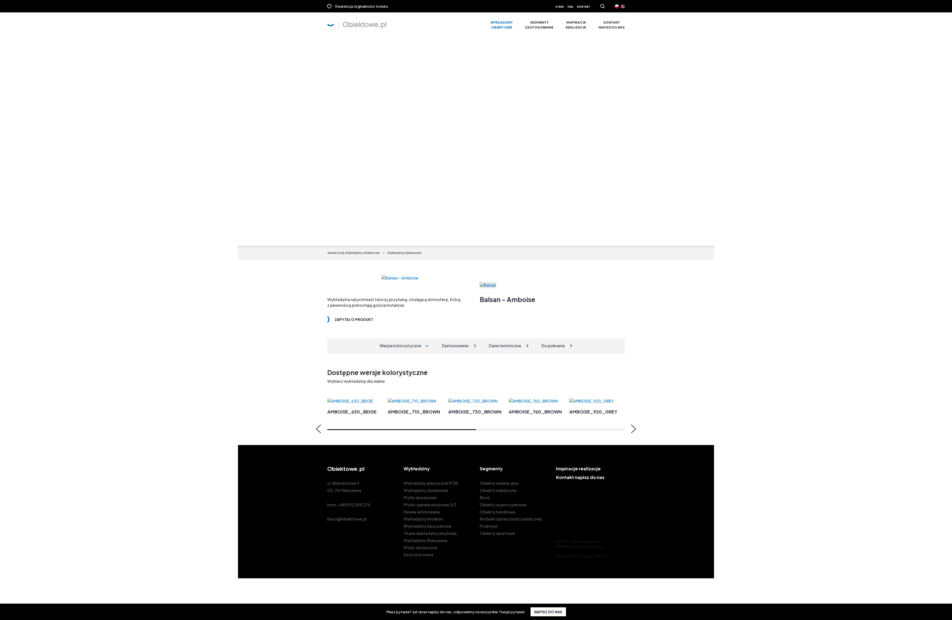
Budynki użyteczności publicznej (511, 518)
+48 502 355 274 (354, 504)
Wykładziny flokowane (425, 540)
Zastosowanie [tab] (455, 345)
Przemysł (489, 526)
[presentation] (318, 428)
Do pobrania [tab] (553, 345)
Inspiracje (576, 24)
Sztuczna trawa (418, 554)
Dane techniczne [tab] (505, 345)
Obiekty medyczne (498, 490)
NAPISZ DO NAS (548, 612)
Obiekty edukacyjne (499, 483)
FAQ (570, 6)
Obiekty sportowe (497, 533)
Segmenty (539, 24)
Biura (484, 497)
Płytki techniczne (420, 547)
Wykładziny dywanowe (426, 490)
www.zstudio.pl (594, 556)
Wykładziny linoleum (423, 518)
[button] (401, 429)
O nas (559, 6)
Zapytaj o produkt (354, 319)
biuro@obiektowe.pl (347, 518)
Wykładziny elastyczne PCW (431, 483)
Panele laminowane (422, 512)
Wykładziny (502, 24)
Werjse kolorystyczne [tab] (400, 345)
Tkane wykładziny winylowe (430, 533)
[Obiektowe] (356, 25)
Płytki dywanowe (420, 497)
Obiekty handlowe (497, 512)
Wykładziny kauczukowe (427, 526)
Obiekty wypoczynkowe (503, 504)
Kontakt (583, 6)
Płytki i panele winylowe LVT (430, 504)
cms (575, 556)
